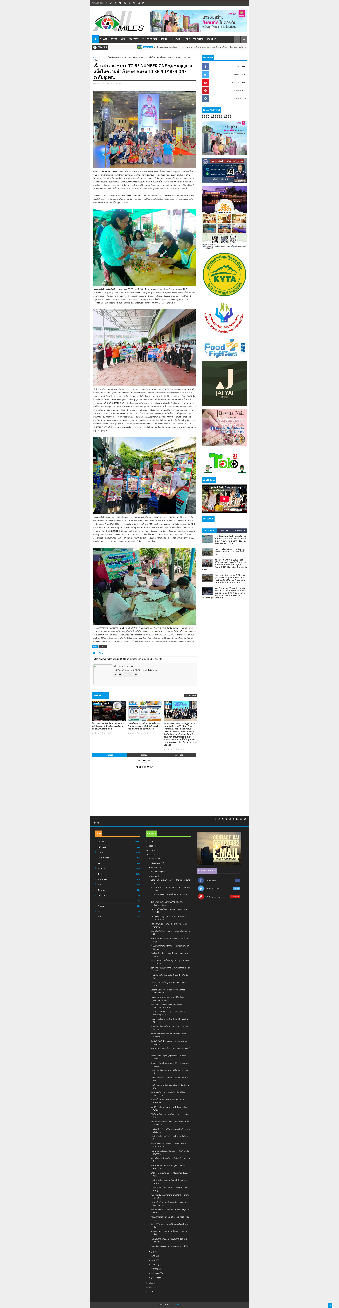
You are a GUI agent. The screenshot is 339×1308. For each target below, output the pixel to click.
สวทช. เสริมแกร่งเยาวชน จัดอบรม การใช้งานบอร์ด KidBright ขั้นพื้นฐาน (230, 551)
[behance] (134, 3)
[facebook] (106, 3)
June (153, 1256)
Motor (113, 39)
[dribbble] (125, 3)
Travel (103, 39)
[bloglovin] (120, 3)
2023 (151, 854)
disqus (144, 755)
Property (134, 39)
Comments (239, 530)
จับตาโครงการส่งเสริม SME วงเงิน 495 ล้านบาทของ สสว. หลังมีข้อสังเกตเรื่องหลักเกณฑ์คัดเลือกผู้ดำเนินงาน (144, 726)
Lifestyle (175, 39)
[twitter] (111, 3)
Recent (224, 530)
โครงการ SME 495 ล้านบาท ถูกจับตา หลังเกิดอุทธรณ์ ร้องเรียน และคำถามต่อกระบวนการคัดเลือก (108, 726)
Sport (186, 39)
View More (192, 695)
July (153, 1251)
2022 (151, 1283)
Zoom (101, 842)
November (156, 863)
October (155, 867)
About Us (211, 39)
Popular (209, 530)
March (154, 1268)
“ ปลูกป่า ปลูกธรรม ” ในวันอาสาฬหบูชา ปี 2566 (170, 1246)
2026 (151, 841)
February (155, 1273)
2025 (151, 846)
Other (103, 57)
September (156, 871)
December (156, 858)
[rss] (129, 3)
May (153, 1260)
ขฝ (99, 917)
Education (198, 39)
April (153, 1264)
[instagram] (139, 3)
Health (164, 39)
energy (101, 890)
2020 (151, 1291)
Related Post (100, 695)
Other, (118, 83)
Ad (99, 911)
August (154, 876)
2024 (151, 850)
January (154, 1277)
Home (95, 57)
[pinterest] (115, 3)
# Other (103, 646)
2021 (151, 1287)
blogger (109, 755)
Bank (123, 39)
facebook (179, 755)
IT (143, 39)
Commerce (152, 39)
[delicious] (143, 3)
